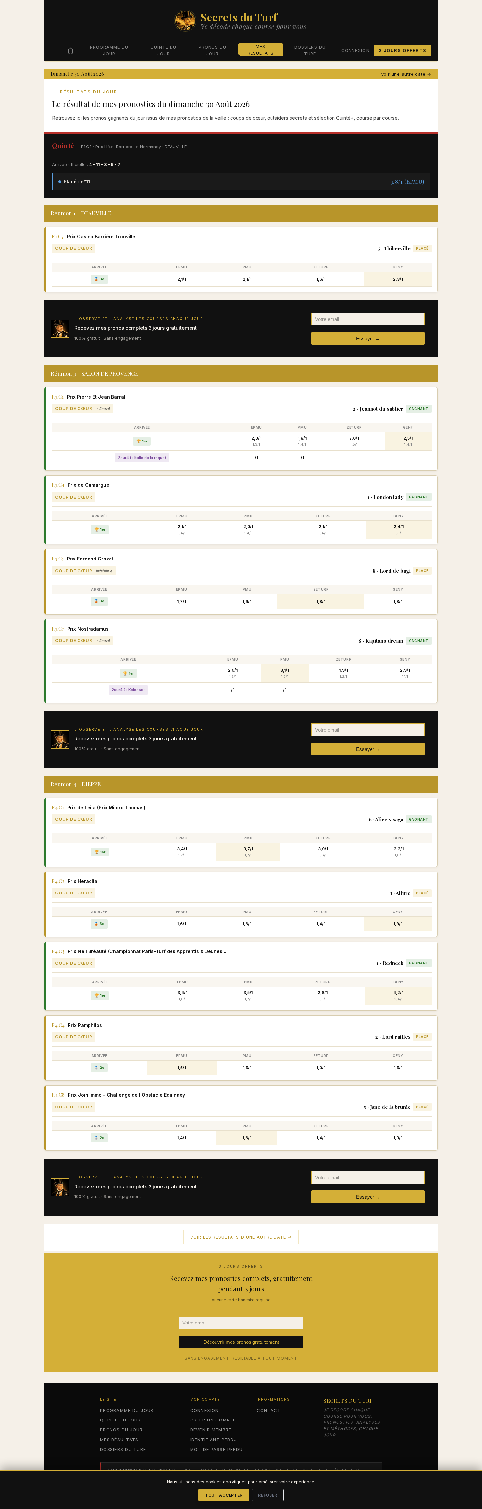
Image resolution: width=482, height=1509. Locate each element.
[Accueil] (70, 50)
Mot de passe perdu (216, 1449)
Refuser (267, 1495)
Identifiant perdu (213, 1439)
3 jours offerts (403, 50)
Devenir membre (210, 1429)
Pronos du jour (212, 50)
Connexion (355, 50)
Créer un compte (213, 1419)
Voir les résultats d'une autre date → (241, 1237)
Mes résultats (261, 50)
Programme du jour (109, 50)
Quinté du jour (163, 50)
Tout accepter (224, 1495)
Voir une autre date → (406, 74)
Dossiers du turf (309, 50)
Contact (269, 1410)
